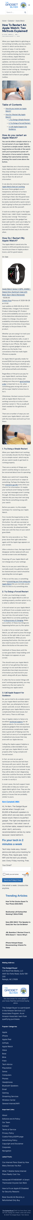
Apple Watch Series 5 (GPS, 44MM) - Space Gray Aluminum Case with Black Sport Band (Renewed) (16, 292)
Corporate (6, 1147)
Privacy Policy (8, 1133)
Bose (4, 1054)
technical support (16, 722)
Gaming (5, 1093)
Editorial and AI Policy (11, 1119)
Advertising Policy (9, 1140)
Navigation (6, 1151)
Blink (4, 1057)
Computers (6, 1075)
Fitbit (4, 1061)
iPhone (5, 1036)
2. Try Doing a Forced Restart (20, 123)
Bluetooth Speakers (10, 1086)
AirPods (5, 1043)
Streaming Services (10, 1096)
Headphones (7, 1082)
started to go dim (11, 485)
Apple (4, 1032)
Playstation (6, 1068)
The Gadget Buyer (8, 1210)
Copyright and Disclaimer (12, 1144)
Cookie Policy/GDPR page (12, 1137)
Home (4, 21)
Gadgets (11, 21)
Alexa (4, 1050)
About (4, 1115)
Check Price (6, 300)
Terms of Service (9, 1129)
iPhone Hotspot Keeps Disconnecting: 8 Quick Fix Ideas (16, 945)
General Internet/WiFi (11, 1103)
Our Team (6, 1122)
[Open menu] (29, 5)
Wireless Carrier (8, 1100)
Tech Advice (7, 1064)
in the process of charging (13, 620)
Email (4, 1089)
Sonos (4, 1071)
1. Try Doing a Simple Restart (19, 120)
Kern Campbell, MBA (11, 34)
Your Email (7, 865)
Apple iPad (6, 1039)
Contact (5, 1126)
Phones (5, 1079)
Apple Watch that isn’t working (13, 186)
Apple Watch (20, 21)
